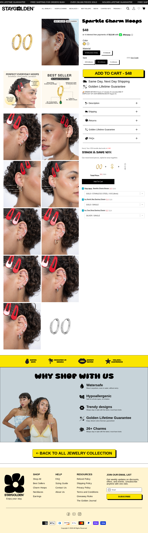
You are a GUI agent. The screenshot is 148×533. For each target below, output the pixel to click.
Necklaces (38, 492)
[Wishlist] (138, 8)
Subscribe (124, 496)
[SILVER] (87, 43)
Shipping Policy (84, 483)
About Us (60, 492)
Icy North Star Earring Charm (94, 199)
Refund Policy (83, 479)
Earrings (37, 496)
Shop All (37, 479)
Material (86, 49)
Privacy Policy (84, 487)
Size (85, 58)
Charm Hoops (40, 487)
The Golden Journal (86, 500)
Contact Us (61, 487)
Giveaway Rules (85, 496)
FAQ (57, 479)
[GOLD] (84, 43)
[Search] (128, 8)
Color (85, 40)
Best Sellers (39, 483)
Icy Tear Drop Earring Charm (94, 210)
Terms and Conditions (87, 492)
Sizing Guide (61, 483)
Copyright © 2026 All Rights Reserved (74, 528)
